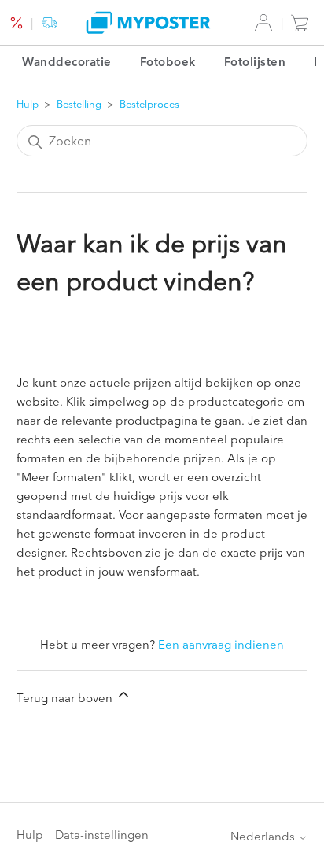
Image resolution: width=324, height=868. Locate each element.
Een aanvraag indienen (221, 644)
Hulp (28, 103)
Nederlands (264, 836)
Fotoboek (168, 61)
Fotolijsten (255, 61)
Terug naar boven (66, 697)
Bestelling (79, 103)
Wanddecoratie (67, 61)
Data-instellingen (102, 834)
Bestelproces (149, 103)
